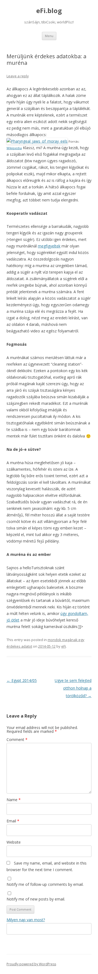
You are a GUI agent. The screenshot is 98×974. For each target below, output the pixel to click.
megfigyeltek (49, 246)
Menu (49, 36)
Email (13, 820)
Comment (17, 739)
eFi (63, 646)
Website (14, 842)
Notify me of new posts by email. (36, 899)
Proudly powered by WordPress (31, 964)
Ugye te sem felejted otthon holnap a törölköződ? (73, 688)
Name (14, 799)
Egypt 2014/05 (22, 680)
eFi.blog (49, 11)
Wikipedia (14, 148)
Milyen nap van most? (26, 919)
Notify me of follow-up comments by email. (45, 884)
